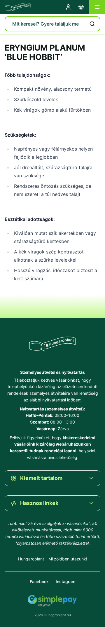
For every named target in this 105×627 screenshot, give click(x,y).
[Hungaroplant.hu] (17, 7)
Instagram (65, 581)
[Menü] (97, 7)
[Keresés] (92, 24)
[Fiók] (68, 7)
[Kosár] (81, 7)
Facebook (39, 581)
